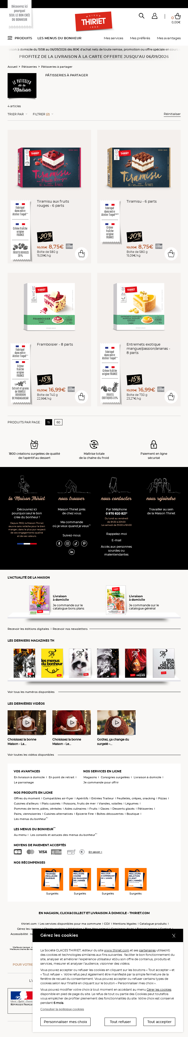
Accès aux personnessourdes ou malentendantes (116, 550)
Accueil (12, 66)
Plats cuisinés (51, 803)
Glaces (104, 808)
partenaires (147, 950)
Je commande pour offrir (101, 782)
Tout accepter (159, 1022)
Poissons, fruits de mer (79, 803)
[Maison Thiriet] (94, 21)
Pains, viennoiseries (27, 814)
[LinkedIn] (72, 551)
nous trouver (72, 499)
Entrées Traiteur (102, 798)
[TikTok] (76, 543)
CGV (107, 923)
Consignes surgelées (115, 777)
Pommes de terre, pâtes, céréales (38, 808)
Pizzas (162, 798)
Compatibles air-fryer (58, 798)
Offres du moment (27, 798)
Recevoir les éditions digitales (28, 629)
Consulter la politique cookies (62, 1009)
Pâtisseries (29, 66)
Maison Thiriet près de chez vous (71, 511)
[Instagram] (67, 543)
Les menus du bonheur (59, 38)
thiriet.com (29, 923)
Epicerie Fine (85, 814)
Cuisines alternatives (58, 814)
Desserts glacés (123, 808)
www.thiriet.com (116, 950)
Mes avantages (169, 38)
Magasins (90, 777)
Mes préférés (140, 38)
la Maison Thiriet (27, 499)
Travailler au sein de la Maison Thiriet (161, 511)
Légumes (132, 803)
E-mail (116, 540)
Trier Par (16, 114)
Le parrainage (24, 782)
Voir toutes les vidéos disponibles (31, 754)
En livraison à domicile (29, 777)
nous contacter (116, 499)
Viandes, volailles (110, 803)
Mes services (113, 38)
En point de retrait (61, 777)
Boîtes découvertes (110, 814)
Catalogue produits (153, 923)
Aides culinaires (75, 808)
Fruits (93, 808)
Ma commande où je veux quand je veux (72, 524)
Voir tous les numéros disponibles (31, 692)
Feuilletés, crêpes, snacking (136, 798)
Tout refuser (120, 1022)
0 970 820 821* (116, 513)
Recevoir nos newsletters (70, 629)
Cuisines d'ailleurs (26, 803)
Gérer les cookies (159, 989)
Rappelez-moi (116, 534)
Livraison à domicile (147, 777)
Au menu (20, 835)
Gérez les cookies (29, 929)
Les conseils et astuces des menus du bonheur (63, 835)
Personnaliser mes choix (65, 1022)
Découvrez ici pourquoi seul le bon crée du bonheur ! (27, 513)
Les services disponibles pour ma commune (70, 923)
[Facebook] (59, 543)
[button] (154, 17)
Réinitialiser (172, 114)
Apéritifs (82, 798)
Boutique (133, 814)
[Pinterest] (84, 543)
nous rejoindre (161, 499)
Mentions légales (125, 923)
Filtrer (41, 114)
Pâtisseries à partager (56, 66)
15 (48, 422)
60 (58, 422)
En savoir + (95, 852)
